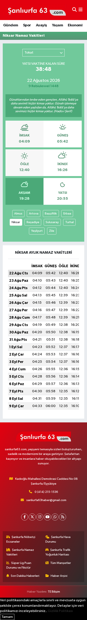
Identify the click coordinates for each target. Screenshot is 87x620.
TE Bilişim (54, 591)
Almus (18, 213)
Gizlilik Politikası (60, 611)
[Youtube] (47, 517)
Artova (33, 213)
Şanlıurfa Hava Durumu (58, 539)
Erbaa (67, 213)
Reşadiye (33, 222)
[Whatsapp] (55, 517)
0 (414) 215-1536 (46, 491)
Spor (27, 25)
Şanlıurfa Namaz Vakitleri (20, 552)
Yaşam (57, 25)
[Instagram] (39, 517)
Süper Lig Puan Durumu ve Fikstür (18, 565)
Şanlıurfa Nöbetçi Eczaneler (20, 539)
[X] (32, 517)
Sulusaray (52, 222)
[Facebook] (24, 517)
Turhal (69, 222)
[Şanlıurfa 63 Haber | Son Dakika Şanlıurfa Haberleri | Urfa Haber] (35, 10)
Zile (51, 230)
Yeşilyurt (37, 230)
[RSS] (62, 517)
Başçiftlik (51, 213)
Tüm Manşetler (60, 563)
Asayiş (41, 25)
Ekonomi (75, 25)
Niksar (16, 222)
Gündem (10, 25)
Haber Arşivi (59, 575)
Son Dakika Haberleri (25, 575)
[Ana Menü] (81, 10)
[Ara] (74, 10)
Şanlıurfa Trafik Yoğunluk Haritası (58, 552)
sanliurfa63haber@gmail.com (46, 500)
